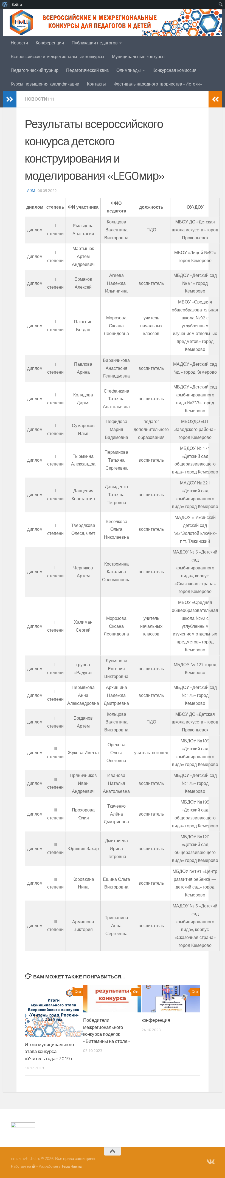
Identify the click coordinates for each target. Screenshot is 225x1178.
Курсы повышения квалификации (45, 84)
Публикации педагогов (95, 43)
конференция (156, 1020)
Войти (17, 4)
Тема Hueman (72, 1166)
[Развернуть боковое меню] (9, 99)
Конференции (50, 43)
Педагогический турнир (34, 70)
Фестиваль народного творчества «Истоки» (158, 84)
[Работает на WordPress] (33, 1166)
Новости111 (40, 99)
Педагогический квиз (87, 70)
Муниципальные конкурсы (138, 56)
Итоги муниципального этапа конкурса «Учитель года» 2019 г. (49, 1051)
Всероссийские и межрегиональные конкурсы (57, 56)
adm (31, 190)
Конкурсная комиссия (174, 70)
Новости (19, 43)
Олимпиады (128, 70)
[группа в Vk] (210, 1162)
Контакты (96, 84)
